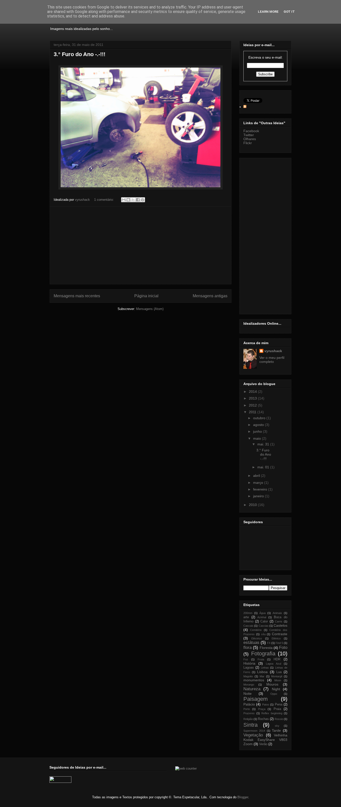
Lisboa (262, 672)
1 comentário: (104, 200)
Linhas (265, 667)
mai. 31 (263, 444)
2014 (253, 392)
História (249, 663)
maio (257, 438)
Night (276, 689)
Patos (265, 704)
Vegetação (253, 735)
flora (247, 647)
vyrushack (273, 351)
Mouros (272, 684)
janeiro (259, 496)
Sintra (250, 725)
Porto (246, 708)
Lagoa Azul (273, 663)
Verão (263, 744)
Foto (283, 647)
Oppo (273, 693)
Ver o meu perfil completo (271, 360)
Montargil (276, 676)
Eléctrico (256, 638)
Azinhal (261, 617)
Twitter (248, 135)
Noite (247, 694)
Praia (277, 709)
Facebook (251, 131)
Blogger (242, 797)
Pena (278, 704)
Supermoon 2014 (254, 730)
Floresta (266, 648)
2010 (253, 505)
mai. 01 (263, 467)
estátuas (251, 642)
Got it (289, 11)
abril (257, 476)
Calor (264, 621)
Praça (261, 708)
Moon (277, 680)
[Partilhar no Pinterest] (142, 199)
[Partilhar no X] (133, 199)
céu (263, 634)
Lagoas (248, 667)
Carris (278, 621)
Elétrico (276, 638)
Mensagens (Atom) (150, 309)
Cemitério (256, 629)
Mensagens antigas (210, 296)
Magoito (248, 676)
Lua (279, 672)
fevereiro (260, 489)
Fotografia (263, 653)
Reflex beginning (271, 713)
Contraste (279, 634)
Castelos (280, 625)
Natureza (251, 689)
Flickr (247, 143)
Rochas (263, 719)
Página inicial (146, 296)
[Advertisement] (140, 245)
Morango (248, 684)
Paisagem (255, 699)
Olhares (249, 139)
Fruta (261, 659)
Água (262, 612)
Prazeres (249, 713)
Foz (245, 659)
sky (277, 725)
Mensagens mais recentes (77, 296)
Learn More (268, 11)
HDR (277, 659)
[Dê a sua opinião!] (128, 199)
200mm (247, 612)
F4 (268, 642)
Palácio (249, 704)
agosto (259, 425)
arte (246, 617)
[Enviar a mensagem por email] (123, 199)
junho (258, 431)
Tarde (276, 730)
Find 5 (279, 642)
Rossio (279, 718)
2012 (253, 405)
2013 (253, 398)
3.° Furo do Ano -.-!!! (79, 54)
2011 (253, 412)
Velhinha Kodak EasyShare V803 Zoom (265, 739)
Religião (248, 718)
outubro (259, 418)
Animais (277, 612)
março (258, 483)
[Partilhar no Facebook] (137, 199)
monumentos (253, 680)
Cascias (264, 625)
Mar (262, 676)
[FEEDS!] (244, 107)
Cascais (248, 625)
